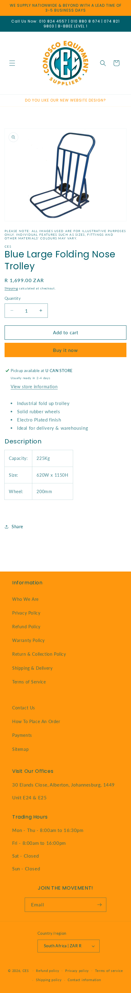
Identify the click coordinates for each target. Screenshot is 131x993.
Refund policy (47, 971)
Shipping (11, 288)
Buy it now (65, 350)
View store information (34, 386)
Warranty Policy (28, 640)
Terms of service (109, 971)
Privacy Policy (26, 612)
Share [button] (17, 526)
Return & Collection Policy (39, 654)
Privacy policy (77, 971)
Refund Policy (26, 626)
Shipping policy (49, 980)
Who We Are (25, 599)
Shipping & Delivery (32, 668)
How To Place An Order (36, 721)
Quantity (13, 298)
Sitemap (20, 749)
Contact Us (23, 707)
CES (26, 970)
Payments (22, 735)
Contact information (84, 980)
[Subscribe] (99, 905)
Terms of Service (29, 681)
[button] (12, 63)
